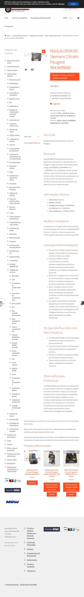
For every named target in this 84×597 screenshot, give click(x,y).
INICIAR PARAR (14, 369)
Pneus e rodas (12, 460)
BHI (11, 102)
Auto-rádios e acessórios (14, 94)
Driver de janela (15, 162)
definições (61, 4)
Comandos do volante (14, 140)
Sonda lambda (14, 257)
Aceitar (73, 4)
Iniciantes (13, 183)
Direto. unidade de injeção (16, 353)
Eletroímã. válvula (13, 167)
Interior (9, 444)
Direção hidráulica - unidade (16, 337)
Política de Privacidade (28, 584)
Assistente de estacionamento (16, 296)
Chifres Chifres (15, 135)
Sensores (13, 241)
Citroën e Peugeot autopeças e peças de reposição (31, 533)
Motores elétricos (13, 208)
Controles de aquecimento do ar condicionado (15, 156)
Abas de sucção (15, 80)
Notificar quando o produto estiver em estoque (63, 76)
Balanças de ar (15, 99)
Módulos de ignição (13, 194)
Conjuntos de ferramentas (11, 436)
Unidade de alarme (16, 395)
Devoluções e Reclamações (41, 18)
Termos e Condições (19, 18)
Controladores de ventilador (14, 149)
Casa (6, 18)
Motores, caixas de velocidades (13, 455)
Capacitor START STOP (14, 125)
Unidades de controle (36, 35)
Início (8, 35)
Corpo (9, 441)
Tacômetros (14, 260)
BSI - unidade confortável (16, 313)
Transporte (9, 26)
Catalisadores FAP (13, 66)
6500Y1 (59, 120)
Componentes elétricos (20, 35)
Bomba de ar (14, 106)
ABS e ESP (15, 276)
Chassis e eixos (12, 70)
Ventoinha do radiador (14, 430)
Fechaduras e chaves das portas (14, 178)
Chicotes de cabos (14, 130)
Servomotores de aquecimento (15, 246)
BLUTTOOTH (16, 303)
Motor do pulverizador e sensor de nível (15, 201)
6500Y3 (64, 120)
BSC (13, 307)
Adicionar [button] (32, 483)
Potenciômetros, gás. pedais (15, 223)
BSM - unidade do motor (53, 35)
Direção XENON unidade (15, 345)
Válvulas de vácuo (13, 415)
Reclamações (32, 560)
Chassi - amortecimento (16, 329)
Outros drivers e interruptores (15, 217)
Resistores (13, 234)
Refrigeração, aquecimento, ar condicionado (12, 469)
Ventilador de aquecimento (14, 424)
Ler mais (52, 494)
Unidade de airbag (16, 389)
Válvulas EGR (14, 419)
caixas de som (14, 120)
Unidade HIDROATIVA (14, 265)
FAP (13, 359)
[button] (43, 51)
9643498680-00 (55, 123)
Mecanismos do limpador (15, 188)
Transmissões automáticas (16, 381)
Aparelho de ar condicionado (16, 286)
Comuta (12, 145)
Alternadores (14, 83)
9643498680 (71, 120)
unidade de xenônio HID (16, 401)
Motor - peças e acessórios (12, 449)
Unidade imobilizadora (16, 408)
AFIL (13, 279)
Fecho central (14, 364)
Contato (30, 549)
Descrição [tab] (27, 136)
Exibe (11, 172)
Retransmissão (15, 238)
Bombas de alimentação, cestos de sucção (14, 113)
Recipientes (11, 463)
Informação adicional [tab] (32, 143)
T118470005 (64, 123)
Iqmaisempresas (12, 584)
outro (11, 213)
